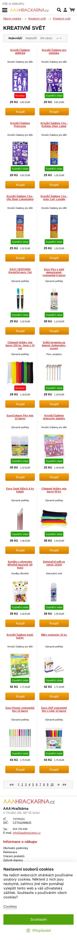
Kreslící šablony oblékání (20, 52)
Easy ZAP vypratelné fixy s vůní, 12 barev (54, 709)
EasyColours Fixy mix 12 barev (20, 417)
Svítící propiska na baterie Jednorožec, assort (54, 345)
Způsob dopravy (13, 860)
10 (51, 784)
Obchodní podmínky (15, 848)
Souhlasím (38, 919)
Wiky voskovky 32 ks (54, 634)
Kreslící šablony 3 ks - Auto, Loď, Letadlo (54, 198)
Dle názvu (46, 38)
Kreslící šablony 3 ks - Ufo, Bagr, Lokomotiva (20, 198)
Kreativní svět (37, 18)
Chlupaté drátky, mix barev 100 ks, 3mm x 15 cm (20, 345)
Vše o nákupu (13, 4)
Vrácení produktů (13, 856)
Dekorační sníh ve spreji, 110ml (54, 563)
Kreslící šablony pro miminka (54, 52)
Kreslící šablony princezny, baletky (54, 417)
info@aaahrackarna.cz (27, 832)
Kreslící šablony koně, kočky (20, 636)
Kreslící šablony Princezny (20, 125)
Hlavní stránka (12, 18)
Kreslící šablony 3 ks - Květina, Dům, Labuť (54, 125)
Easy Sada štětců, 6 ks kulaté (20, 490)
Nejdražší (31, 38)
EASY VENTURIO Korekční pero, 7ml (20, 271)
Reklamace (10, 852)
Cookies (10, 907)
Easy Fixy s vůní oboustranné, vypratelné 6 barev (54, 272)
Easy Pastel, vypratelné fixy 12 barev (20, 709)
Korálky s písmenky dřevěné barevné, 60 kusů (20, 564)
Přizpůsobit (42, 930)
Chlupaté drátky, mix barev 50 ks (54, 490)
